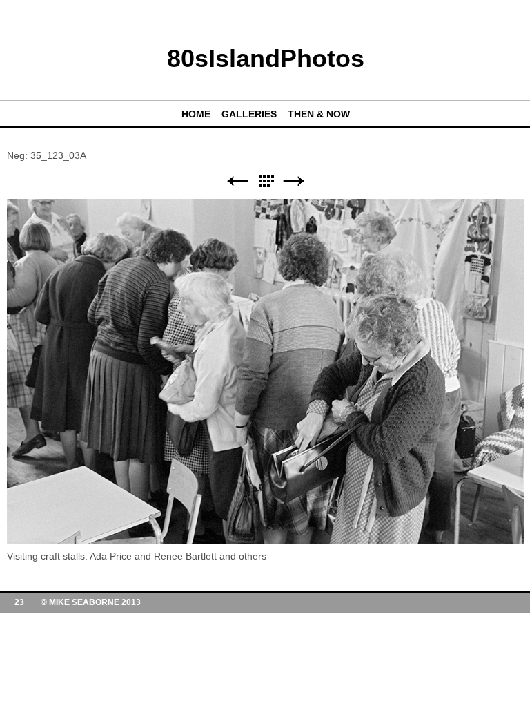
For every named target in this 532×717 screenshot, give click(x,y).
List (265, 181)
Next (294, 181)
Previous (237, 181)
